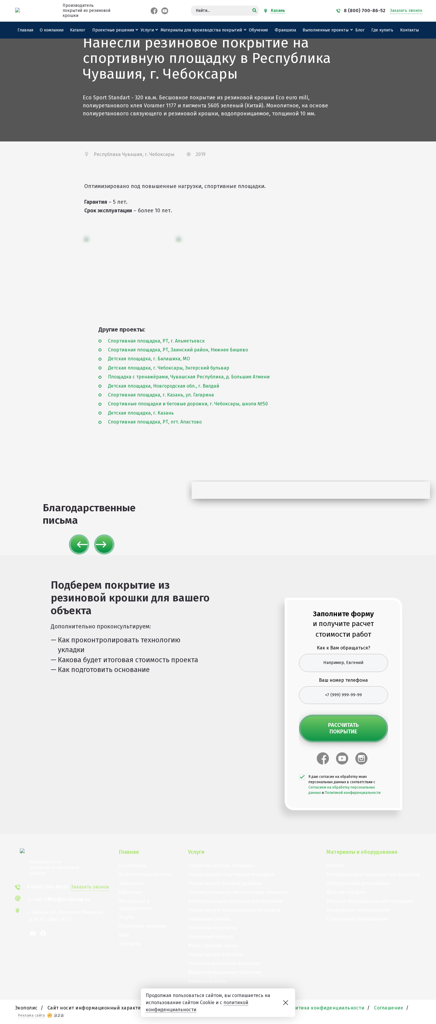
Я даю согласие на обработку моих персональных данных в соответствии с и (344, 785)
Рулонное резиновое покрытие (224, 963)
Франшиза (285, 30)
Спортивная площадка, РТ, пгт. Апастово (155, 422)
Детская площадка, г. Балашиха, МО (149, 358)
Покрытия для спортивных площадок (231, 874)
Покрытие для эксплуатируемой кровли (234, 910)
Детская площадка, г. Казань (141, 413)
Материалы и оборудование (135, 904)
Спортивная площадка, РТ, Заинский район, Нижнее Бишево (178, 350)
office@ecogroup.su (67, 899)
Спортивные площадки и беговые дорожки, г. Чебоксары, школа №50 (188, 404)
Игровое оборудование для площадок (370, 901)
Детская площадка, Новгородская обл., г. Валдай (163, 386)
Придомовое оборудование (358, 910)
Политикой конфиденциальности (353, 793)
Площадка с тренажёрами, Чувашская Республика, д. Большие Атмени (189, 377)
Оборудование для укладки (358, 883)
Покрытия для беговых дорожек (225, 883)
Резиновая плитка (209, 919)
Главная (25, 30)
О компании (51, 30)
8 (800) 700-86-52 (364, 10)
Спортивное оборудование (358, 919)
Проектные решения (113, 30)
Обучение (258, 30)
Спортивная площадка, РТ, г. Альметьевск (156, 341)
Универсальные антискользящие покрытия (238, 892)
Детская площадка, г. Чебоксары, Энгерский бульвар (168, 368)
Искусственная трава (213, 945)
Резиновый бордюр (210, 936)
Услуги (147, 30)
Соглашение (388, 1008)
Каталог (77, 30)
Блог (360, 30)
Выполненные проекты (326, 30)
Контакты (409, 30)
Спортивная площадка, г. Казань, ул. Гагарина (161, 395)
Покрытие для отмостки (215, 954)
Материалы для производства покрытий (201, 30)
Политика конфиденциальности (325, 1008)
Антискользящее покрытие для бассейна (235, 901)
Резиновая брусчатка (213, 928)
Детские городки (346, 892)
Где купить (382, 30)
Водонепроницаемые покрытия (224, 972)
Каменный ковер (207, 981)
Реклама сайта (31, 1015)
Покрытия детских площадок (221, 865)
